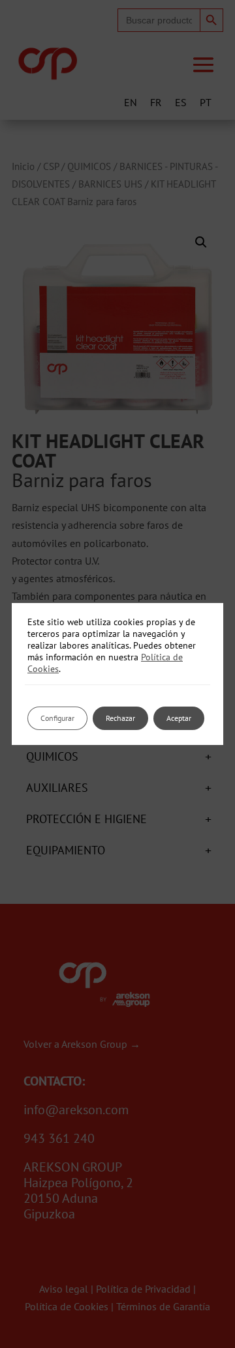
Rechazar (120, 718)
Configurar (57, 718)
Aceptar (178, 718)
